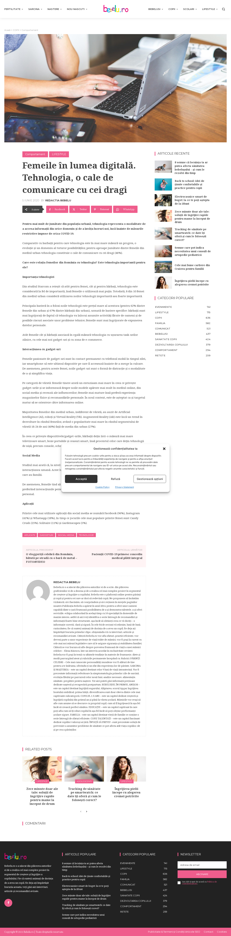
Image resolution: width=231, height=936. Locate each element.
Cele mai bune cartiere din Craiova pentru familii (192, 266)
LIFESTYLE (59, 154)
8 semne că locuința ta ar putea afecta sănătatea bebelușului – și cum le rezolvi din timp (191, 168)
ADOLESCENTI (84, 781)
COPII (16, 30)
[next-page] (86, 811)
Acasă (7, 30)
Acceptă (81, 479)
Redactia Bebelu (58, 200)
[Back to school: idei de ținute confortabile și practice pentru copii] (163, 184)
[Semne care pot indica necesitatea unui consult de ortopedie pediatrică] (163, 251)
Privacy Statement (124, 487)
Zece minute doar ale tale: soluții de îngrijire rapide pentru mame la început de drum (42, 796)
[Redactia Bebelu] (38, 656)
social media (66, 535)
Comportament (29, 30)
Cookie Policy (102, 487)
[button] (164, 448)
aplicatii (29, 535)
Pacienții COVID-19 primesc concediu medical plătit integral (117, 556)
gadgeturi (46, 535)
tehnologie (86, 535)
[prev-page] (81, 811)
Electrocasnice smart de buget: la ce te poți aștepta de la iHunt (192, 200)
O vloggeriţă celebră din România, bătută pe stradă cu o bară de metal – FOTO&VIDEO (51, 557)
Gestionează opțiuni (150, 479)
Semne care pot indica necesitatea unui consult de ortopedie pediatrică (193, 251)
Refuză (115, 479)
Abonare (202, 874)
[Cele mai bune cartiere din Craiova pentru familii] (163, 267)
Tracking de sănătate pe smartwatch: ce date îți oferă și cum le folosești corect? (84, 794)
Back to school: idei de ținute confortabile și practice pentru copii (189, 184)
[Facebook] (8, 903)
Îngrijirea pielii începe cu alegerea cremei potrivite (126, 792)
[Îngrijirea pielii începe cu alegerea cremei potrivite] (126, 769)
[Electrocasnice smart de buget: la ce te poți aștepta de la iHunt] (163, 200)
